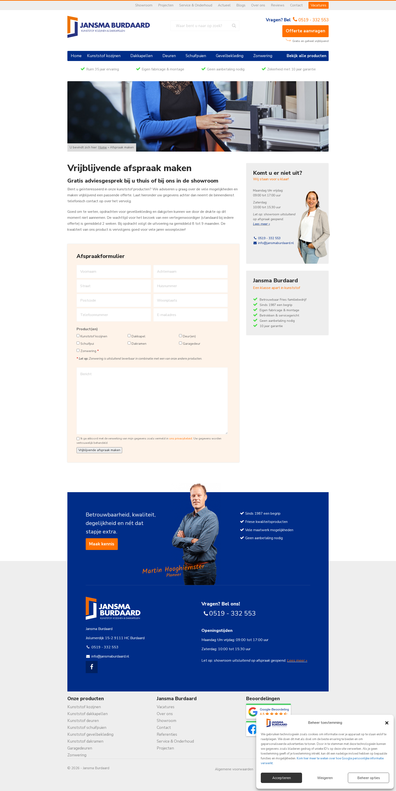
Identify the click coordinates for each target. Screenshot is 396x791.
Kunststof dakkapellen (87, 713)
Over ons (258, 5)
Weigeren (325, 778)
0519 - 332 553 (313, 20)
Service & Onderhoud (195, 5)
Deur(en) (189, 336)
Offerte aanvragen (305, 31)
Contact (296, 5)
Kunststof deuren (83, 720)
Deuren (169, 55)
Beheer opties (368, 778)
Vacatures (318, 5)
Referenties (167, 734)
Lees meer (261, 224)
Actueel (224, 5)
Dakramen (139, 343)
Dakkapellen (141, 55)
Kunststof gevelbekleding (90, 734)
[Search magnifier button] (234, 25)
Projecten (165, 5)
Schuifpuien (196, 55)
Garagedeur (191, 343)
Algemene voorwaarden (234, 769)
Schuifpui (87, 343)
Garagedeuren (79, 748)
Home (76, 55)
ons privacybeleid (180, 438)
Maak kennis (101, 544)
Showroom (143, 5)
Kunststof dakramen (85, 741)
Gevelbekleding (229, 55)
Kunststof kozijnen (104, 55)
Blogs (240, 5)
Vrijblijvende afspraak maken (99, 450)
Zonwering (262, 55)
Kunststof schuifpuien (86, 727)
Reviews (277, 5)
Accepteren (281, 778)
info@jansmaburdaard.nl (275, 243)
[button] (387, 723)
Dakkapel (138, 336)
